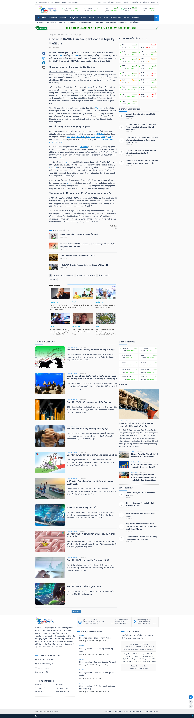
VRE (88, 137)
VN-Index (75, 56)
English (153, 2)
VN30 (88, 87)
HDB (109, 137)
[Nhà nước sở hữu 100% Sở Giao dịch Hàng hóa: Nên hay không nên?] (139, 404)
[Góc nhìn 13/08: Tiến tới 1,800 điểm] (50, 594)
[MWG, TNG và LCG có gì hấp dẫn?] (50, 515)
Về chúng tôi (116, 711)
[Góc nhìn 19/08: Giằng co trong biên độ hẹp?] (50, 436)
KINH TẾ (99, 18)
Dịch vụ (139, 2)
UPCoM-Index (126, 355)
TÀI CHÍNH (83, 18)
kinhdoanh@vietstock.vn (90, 624)
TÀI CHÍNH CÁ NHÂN (116, 18)
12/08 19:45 (83, 584)
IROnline (59, 685)
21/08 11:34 (129, 508)
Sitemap (108, 711)
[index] (63, 8)
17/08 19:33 (83, 452)
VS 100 (143, 362)
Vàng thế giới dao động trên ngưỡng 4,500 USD (77, 255)
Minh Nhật (113, 226)
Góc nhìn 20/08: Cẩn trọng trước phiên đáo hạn (89, 402)
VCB (78, 137)
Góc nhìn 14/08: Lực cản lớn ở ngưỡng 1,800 (88, 560)
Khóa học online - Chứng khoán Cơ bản (95, 638)
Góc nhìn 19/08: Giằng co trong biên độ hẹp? (88, 428)
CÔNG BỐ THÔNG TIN (51, 22)
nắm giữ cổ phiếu (103, 275)
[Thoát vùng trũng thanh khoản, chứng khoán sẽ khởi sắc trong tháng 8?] (124, 464)
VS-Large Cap (126, 369)
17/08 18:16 (83, 478)
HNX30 (124, 362)
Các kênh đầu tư (61, 230)
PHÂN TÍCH (126, 18)
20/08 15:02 (129, 155)
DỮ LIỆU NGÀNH (71, 22)
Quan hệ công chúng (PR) (44, 659)
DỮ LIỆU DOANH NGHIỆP (84, 22)
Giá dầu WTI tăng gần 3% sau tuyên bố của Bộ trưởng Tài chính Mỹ (84, 265)
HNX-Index (144, 348)
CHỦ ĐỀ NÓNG (40, 22)
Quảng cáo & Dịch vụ (150, 711)
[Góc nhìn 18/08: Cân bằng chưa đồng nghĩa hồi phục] (50, 462)
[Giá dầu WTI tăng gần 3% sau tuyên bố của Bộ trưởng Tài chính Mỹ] (53, 267)
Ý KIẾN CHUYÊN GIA (72, 347)
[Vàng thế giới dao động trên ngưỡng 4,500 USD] (53, 258)
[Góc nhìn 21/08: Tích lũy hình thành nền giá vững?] (50, 357)
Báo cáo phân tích (41, 672)
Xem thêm (76, 611)
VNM (83, 137)
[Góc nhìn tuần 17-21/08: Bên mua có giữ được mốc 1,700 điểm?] (50, 541)
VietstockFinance (101, 2)
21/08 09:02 (129, 145)
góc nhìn (56, 275)
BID (111, 139)
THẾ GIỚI (106, 18)
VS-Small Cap (126, 376)
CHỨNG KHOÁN (53, 18)
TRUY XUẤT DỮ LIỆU (134, 22)
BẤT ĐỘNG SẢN (74, 18)
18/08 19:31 (83, 426)
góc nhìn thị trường (67, 275)
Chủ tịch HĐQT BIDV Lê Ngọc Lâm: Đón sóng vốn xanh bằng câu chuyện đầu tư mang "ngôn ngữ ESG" (142, 140)
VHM (73, 137)
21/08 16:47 (129, 531)
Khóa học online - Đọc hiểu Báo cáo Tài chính (97, 662)
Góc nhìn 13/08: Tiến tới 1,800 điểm (84, 586)
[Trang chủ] (44, 620)
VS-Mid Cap (145, 369)
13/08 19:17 (83, 557)
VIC (68, 137)
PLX (51, 142)
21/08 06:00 (129, 518)
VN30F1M (144, 376)
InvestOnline (39, 691)
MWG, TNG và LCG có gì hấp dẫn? (82, 507)
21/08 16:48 (129, 118)
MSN (98, 137)
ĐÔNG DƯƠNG (135, 18)
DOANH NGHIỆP (63, 18)
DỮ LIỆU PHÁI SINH (98, 22)
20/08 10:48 (129, 165)
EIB (61, 142)
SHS (60, 56)
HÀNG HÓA (91, 18)
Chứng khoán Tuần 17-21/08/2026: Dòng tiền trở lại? (79, 234)
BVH (103, 137)
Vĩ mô (132, 451)
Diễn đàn (126, 2)
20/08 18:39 (83, 373)
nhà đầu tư (53, 279)
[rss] (157, 2)
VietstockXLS (40, 688)
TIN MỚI (44, 18)
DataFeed (39, 685)
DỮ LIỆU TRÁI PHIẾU (110, 22)
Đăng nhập (146, 2)
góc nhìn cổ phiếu (90, 275)
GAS (102, 139)
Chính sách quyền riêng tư (131, 711)
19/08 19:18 (83, 399)
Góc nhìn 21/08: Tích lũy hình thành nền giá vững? (91, 349)
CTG (93, 137)
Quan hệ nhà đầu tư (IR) (44, 664)
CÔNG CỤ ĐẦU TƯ (123, 22)
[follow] (36, 716)
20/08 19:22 (83, 347)
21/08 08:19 (129, 497)
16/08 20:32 (83, 531)
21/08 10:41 (129, 132)
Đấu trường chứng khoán (115, 2)
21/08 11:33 (129, 541)
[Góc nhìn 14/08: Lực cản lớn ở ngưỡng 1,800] (50, 567)
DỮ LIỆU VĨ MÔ (62, 22)
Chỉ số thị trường (127, 342)
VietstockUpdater (62, 688)
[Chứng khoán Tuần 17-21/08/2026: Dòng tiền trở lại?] (53, 236)
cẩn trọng (79, 275)
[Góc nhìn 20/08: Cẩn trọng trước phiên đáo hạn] (50, 409)
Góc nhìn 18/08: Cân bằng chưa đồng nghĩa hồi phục (92, 455)
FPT (55, 142)
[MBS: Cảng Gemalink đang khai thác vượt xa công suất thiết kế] (50, 488)
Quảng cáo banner (42, 668)
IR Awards (133, 2)
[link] (151, 17)
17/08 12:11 (82, 505)
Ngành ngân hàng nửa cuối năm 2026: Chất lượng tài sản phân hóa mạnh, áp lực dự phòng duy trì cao (143, 477)
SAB (107, 139)
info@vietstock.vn (120, 624)
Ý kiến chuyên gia (124, 421)
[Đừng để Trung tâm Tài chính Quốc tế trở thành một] (124, 454)
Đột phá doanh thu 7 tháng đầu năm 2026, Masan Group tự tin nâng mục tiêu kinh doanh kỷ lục (141, 127)
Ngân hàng (134, 472)
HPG (62, 158)
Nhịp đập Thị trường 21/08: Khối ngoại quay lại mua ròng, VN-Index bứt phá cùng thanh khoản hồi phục (141, 526)
